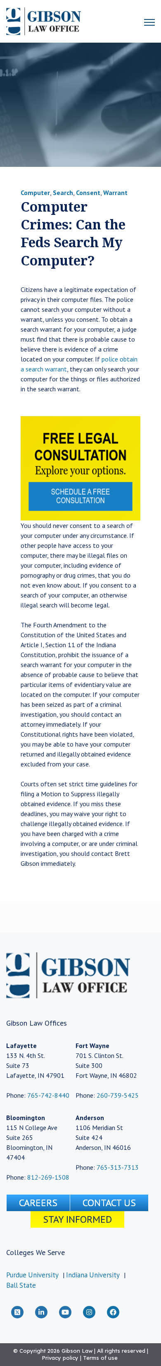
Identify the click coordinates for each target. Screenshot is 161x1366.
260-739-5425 (118, 1095)
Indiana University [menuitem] (93, 1274)
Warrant (115, 192)
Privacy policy (60, 1357)
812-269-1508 (48, 1177)
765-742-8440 (47, 1095)
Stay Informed (77, 1219)
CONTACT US (109, 1202)
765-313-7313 (118, 1167)
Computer (35, 192)
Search (63, 192)
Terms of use (100, 1357)
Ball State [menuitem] (21, 1285)
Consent (88, 192)
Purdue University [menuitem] (32, 1274)
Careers (38, 1202)
